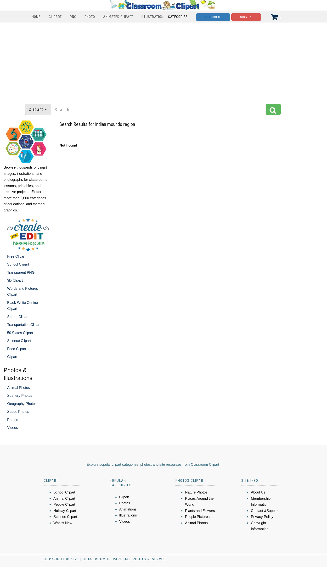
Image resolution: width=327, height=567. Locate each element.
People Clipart (64, 504)
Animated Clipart (118, 17)
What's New (62, 523)
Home (36, 17)
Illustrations (128, 515)
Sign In (246, 17)
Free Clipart (16, 256)
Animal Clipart (64, 498)
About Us (258, 492)
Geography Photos (22, 404)
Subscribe (213, 17)
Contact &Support (265, 511)
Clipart (55, 17)
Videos (12, 427)
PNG (73, 17)
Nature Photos (196, 492)
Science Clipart (19, 341)
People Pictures (197, 517)
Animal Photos (18, 388)
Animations (128, 509)
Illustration (152, 17)
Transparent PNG (21, 272)
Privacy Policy (262, 517)
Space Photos (18, 411)
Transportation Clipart (23, 325)
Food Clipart (16, 349)
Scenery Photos (19, 395)
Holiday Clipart (64, 511)
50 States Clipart (20, 333)
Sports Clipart (17, 317)
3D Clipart (15, 280)
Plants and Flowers (200, 511)
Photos (12, 420)
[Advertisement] (163, 60)
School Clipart (18, 264)
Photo (90, 17)
